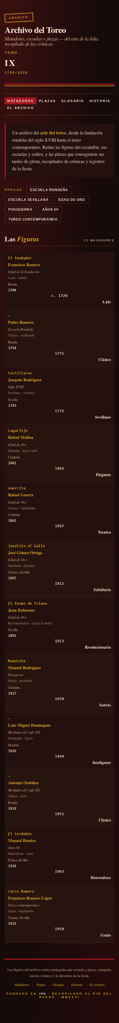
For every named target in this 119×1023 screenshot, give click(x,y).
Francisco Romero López (30, 898)
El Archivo (20, 108)
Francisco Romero (24, 265)
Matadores (20, 101)
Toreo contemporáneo (32, 219)
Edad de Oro (71, 199)
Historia (100, 101)
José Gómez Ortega (25, 553)
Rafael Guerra (20, 495)
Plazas (47, 101)
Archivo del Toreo (35, 29)
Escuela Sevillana (28, 199)
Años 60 (50, 209)
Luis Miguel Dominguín (29, 725)
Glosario (72, 101)
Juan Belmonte (21, 610)
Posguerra (20, 209)
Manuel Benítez (22, 840)
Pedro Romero (21, 322)
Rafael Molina (20, 437)
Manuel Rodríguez (24, 668)
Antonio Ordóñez (23, 783)
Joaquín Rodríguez (24, 380)
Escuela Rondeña (49, 190)
